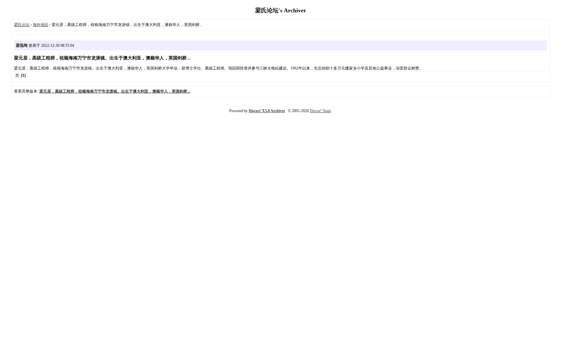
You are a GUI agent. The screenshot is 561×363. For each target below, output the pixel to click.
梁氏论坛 (22, 24)
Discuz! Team (320, 111)
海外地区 (40, 24)
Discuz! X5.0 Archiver (267, 111)
